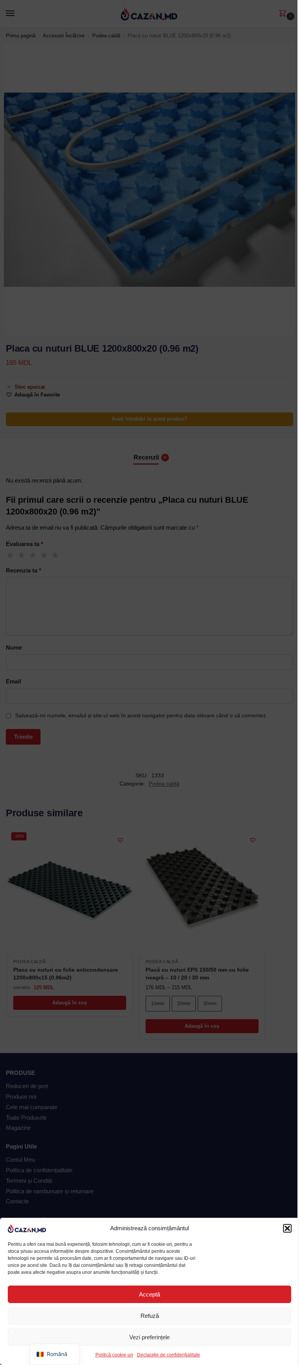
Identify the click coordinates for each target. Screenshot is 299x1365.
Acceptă (149, 1294)
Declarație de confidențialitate (168, 1355)
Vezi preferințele (149, 1337)
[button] (287, 1228)
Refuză (150, 1315)
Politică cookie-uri (114, 1355)
